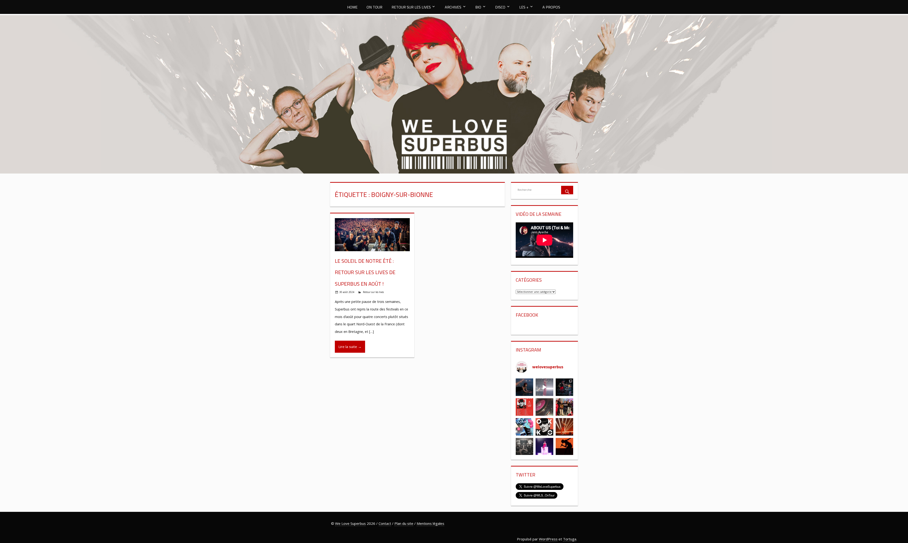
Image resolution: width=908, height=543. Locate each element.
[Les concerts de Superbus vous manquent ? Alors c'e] (564, 427)
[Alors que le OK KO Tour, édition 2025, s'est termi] (564, 446)
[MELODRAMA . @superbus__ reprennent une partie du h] (544, 387)
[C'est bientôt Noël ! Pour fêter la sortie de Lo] (524, 427)
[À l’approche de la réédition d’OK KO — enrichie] (544, 446)
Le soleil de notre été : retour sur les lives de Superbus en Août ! (365, 272)
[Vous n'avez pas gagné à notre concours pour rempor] (544, 407)
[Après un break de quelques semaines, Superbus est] (564, 387)
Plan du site (403, 523)
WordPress (548, 539)
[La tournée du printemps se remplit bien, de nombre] (524, 407)
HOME (352, 7)
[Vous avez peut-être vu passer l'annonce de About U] (524, 387)
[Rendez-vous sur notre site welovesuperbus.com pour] (564, 407)
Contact (385, 523)
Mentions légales (430, 523)
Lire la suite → (350, 346)
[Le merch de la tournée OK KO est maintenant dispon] (524, 446)
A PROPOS (551, 7)
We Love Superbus (350, 523)
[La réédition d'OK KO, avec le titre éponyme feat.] (544, 427)
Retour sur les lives (373, 292)
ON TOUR (374, 7)
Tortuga (569, 539)
